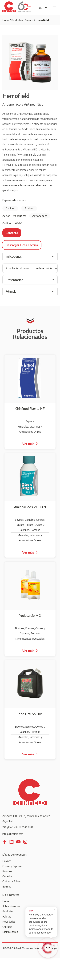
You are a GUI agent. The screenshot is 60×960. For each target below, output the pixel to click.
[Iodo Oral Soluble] (30, 709)
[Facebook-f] (4, 842)
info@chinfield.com (12, 833)
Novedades (8, 921)
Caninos (29, 20)
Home (5, 20)
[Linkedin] (11, 842)
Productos (17, 20)
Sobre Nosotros (11, 906)
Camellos (7, 876)
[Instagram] (25, 842)
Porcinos (7, 871)
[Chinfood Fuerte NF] (30, 402)
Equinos (6, 886)
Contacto (7, 926)
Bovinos (6, 861)
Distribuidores (10, 931)
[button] (54, 7)
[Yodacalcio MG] (30, 609)
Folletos (6, 916)
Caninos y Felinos (11, 881)
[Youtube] (18, 842)
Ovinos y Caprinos (12, 866)
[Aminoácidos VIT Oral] (30, 505)
